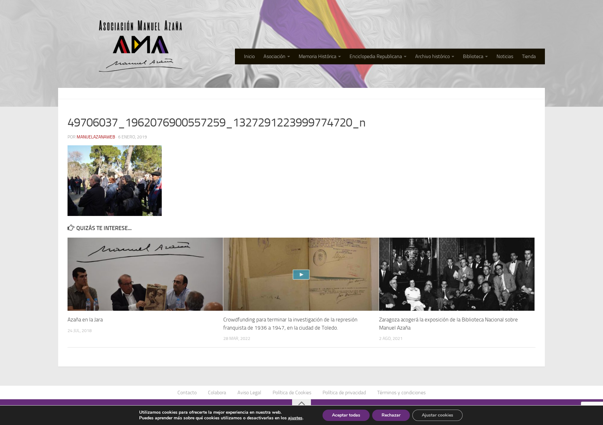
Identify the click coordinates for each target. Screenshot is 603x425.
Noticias (505, 56)
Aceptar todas (346, 415)
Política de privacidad (344, 392)
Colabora (217, 392)
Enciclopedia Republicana (376, 56)
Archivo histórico (432, 56)
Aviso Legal (249, 392)
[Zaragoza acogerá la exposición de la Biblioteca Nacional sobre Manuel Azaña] (457, 274)
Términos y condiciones (401, 392)
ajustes (295, 418)
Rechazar (391, 415)
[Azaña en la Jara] (145, 274)
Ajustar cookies (437, 415)
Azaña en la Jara (85, 319)
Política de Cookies (292, 392)
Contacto (187, 392)
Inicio (249, 56)
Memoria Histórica (317, 56)
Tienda (529, 56)
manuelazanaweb (96, 137)
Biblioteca (473, 56)
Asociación (274, 56)
